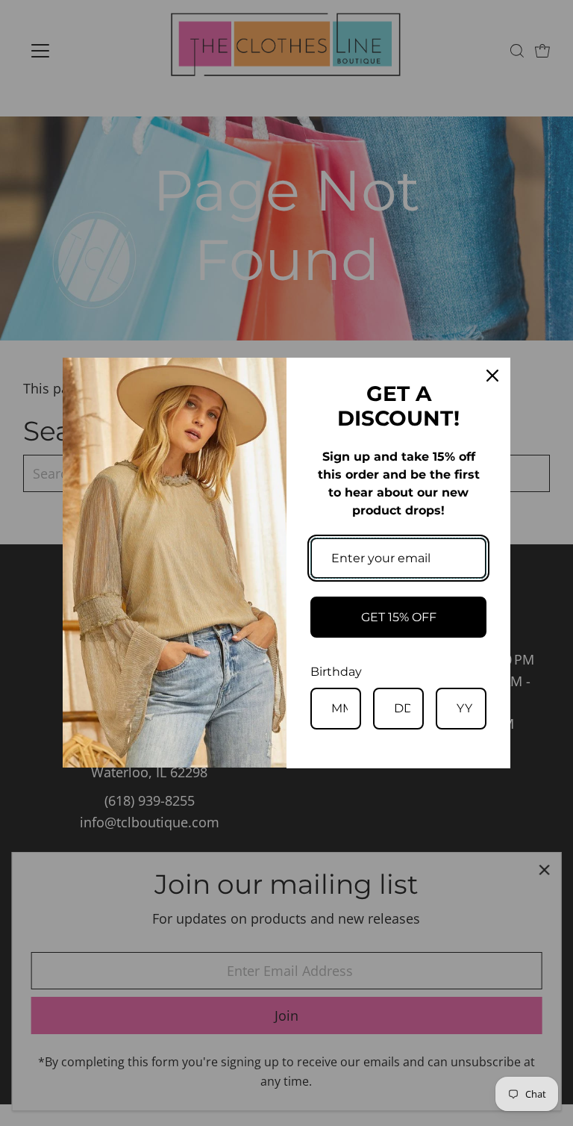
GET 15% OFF (398, 617)
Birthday (336, 672)
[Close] (492, 376)
